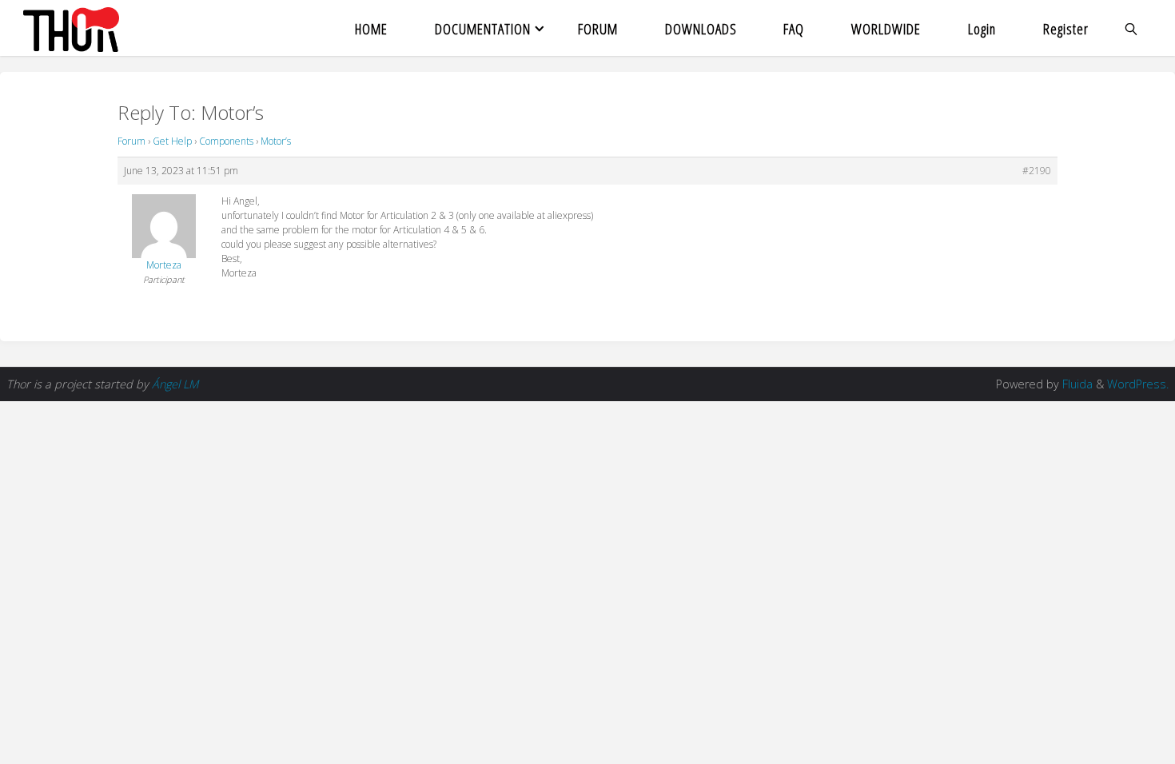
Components (226, 141)
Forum (131, 141)
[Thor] (70, 28)
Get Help (172, 141)
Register (1066, 28)
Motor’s (276, 141)
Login (982, 28)
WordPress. (1138, 384)
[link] (1132, 28)
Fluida (1076, 384)
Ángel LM (175, 384)
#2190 (1036, 170)
